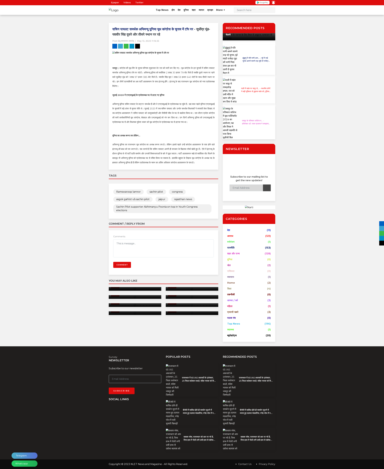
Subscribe (121, 391)
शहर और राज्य (233, 253)
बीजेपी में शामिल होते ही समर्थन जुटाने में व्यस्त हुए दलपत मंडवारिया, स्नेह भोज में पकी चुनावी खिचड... (199, 413)
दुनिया (186, 10)
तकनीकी (231, 294)
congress (177, 191)
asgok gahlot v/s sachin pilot (133, 199)
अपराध (230, 236)
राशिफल (230, 271)
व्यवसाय (230, 277)
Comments (119, 236)
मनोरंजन (230, 241)
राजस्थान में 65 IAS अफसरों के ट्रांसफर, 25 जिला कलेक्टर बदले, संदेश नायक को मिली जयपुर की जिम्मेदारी (199, 380)
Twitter (139, 2)
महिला (229, 306)
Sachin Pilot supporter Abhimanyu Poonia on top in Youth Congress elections (157, 208)
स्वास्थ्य (230, 329)
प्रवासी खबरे (232, 312)
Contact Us (244, 464)
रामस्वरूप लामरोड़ (127, 41)
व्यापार (201, 10)
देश (179, 10)
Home (231, 282)
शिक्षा (229, 288)
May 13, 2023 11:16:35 (148, 41)
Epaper (114, 2)
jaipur (161, 199)
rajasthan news (183, 199)
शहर (194, 10)
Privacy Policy (267, 464)
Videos (127, 2)
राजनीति (230, 247)
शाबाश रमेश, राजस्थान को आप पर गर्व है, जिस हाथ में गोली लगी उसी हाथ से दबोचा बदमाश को (198, 439)
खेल (229, 265)
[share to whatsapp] (126, 46)
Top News (162, 10)
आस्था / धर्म (232, 300)
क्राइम (210, 10)
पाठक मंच (231, 317)
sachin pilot (156, 191)
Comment (122, 265)
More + (221, 10)
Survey (113, 357)
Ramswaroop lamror (128, 191)
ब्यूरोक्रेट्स (232, 335)
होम (173, 10)
